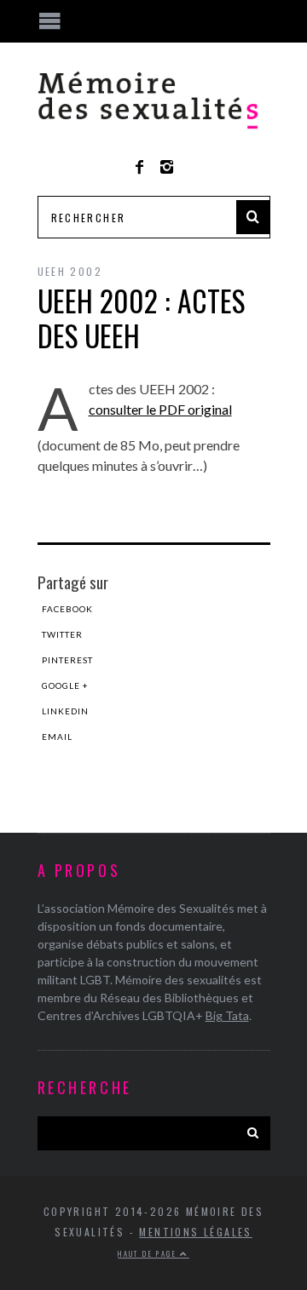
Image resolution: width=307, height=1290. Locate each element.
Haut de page (149, 1253)
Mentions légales (195, 1231)
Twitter (62, 634)
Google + (65, 685)
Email (57, 736)
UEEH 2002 (70, 271)
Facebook (67, 609)
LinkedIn (65, 711)
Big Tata (227, 1015)
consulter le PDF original (160, 409)
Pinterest (67, 660)
